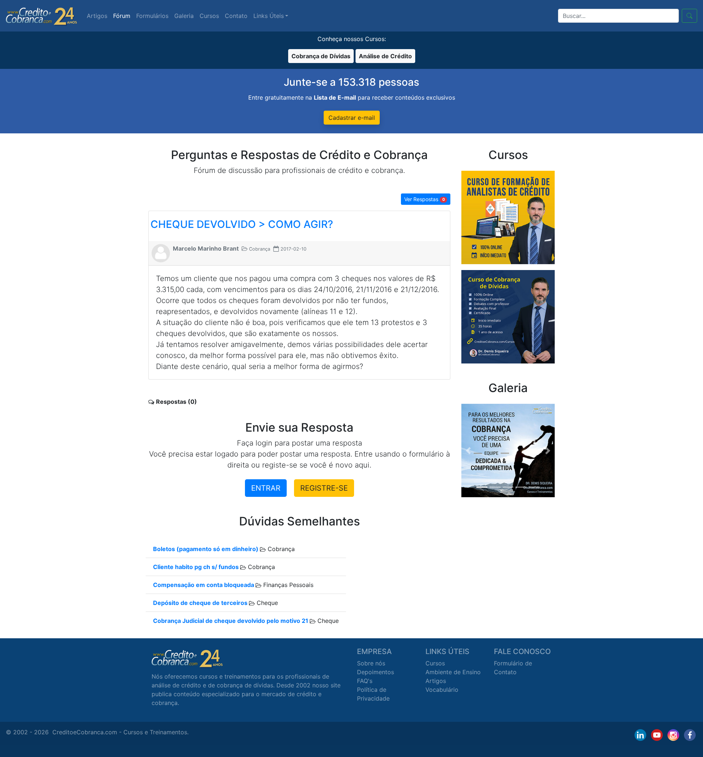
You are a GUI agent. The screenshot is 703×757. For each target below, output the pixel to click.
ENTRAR (265, 488)
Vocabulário (441, 689)
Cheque (266, 602)
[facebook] (690, 735)
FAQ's (364, 680)
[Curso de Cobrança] (508, 316)
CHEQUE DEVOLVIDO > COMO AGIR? (241, 224)
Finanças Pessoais (287, 584)
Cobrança (280, 549)
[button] (468, 450)
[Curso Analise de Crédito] (508, 217)
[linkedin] (640, 735)
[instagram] (673, 735)
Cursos (209, 15)
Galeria (184, 15)
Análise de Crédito (385, 56)
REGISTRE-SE (324, 488)
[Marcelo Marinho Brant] (161, 252)
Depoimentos (375, 672)
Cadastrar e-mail (351, 117)
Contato (236, 15)
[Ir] (689, 16)
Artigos (97, 15)
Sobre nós (371, 663)
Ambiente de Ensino (453, 672)
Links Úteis (268, 15)
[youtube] (657, 735)
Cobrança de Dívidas (320, 56)
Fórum (121, 15)
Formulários (152, 15)
